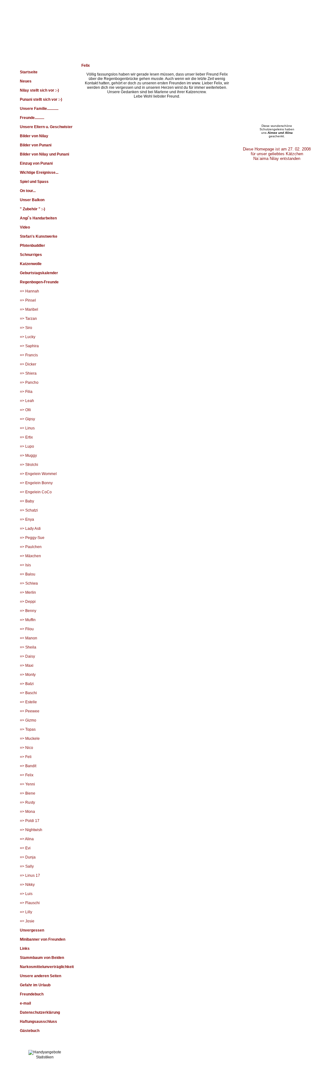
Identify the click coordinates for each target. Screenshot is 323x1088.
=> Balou (27, 574)
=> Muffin (28, 620)
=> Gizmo (28, 720)
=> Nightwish (31, 830)
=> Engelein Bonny (36, 483)
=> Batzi (27, 684)
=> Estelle (28, 702)
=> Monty (28, 674)
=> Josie (27, 921)
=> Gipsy (27, 419)
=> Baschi (28, 693)
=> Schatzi (29, 510)
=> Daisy (27, 656)
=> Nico (26, 747)
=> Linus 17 (30, 875)
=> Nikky (27, 884)
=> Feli (26, 757)
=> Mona (27, 811)
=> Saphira (29, 346)
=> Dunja (28, 857)
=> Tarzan (28, 318)
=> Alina (27, 839)
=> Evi (25, 848)
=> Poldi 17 (29, 821)
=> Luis (26, 894)
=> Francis (29, 355)
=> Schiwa (29, 583)
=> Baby (27, 501)
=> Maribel (29, 309)
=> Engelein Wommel (38, 474)
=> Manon (28, 638)
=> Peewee (29, 711)
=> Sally (27, 866)
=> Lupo (27, 446)
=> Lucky (27, 337)
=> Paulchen (31, 547)
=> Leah (27, 401)
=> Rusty (27, 802)
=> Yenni (27, 784)
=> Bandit (28, 766)
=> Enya (27, 519)
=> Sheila (28, 647)
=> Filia (26, 391)
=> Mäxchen (30, 556)
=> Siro (26, 328)
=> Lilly (26, 912)
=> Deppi (28, 601)
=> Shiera (28, 373)
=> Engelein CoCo (36, 492)
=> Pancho (29, 382)
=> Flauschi (30, 903)
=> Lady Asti (30, 528)
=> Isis (25, 565)
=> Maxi (26, 665)
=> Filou (27, 629)
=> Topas (28, 729)
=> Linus (27, 428)
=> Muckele (30, 738)
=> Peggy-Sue (32, 538)
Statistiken (45, 1057)
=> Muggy (28, 455)
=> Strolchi (29, 464)
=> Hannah (29, 291)
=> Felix (26, 775)
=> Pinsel (28, 300)
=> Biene (27, 793)
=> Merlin (28, 592)
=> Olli (25, 410)
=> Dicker (28, 364)
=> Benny (28, 611)
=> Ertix (26, 437)
